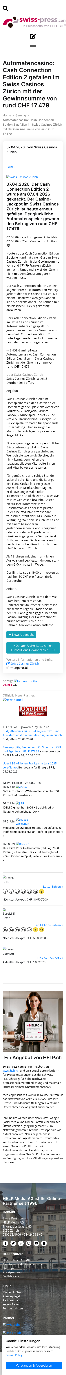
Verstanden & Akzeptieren (34, 1365)
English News (11, 1276)
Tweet (10, 167)
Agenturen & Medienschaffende (23, 1264)
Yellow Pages (11, 1304)
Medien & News (13, 1292)
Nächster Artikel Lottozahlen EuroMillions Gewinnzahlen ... (32, 648)
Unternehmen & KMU (16, 1260)
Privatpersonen (12, 1272)
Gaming (20, 115)
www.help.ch (11, 1070)
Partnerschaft (11, 1300)
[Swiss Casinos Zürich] (22, 177)
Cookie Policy (14, 1355)
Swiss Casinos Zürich (24, 664)
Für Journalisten (13, 1308)
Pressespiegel (11, 1296)
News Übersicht (22, 635)
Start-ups (8, 1268)
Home (7, 115)
